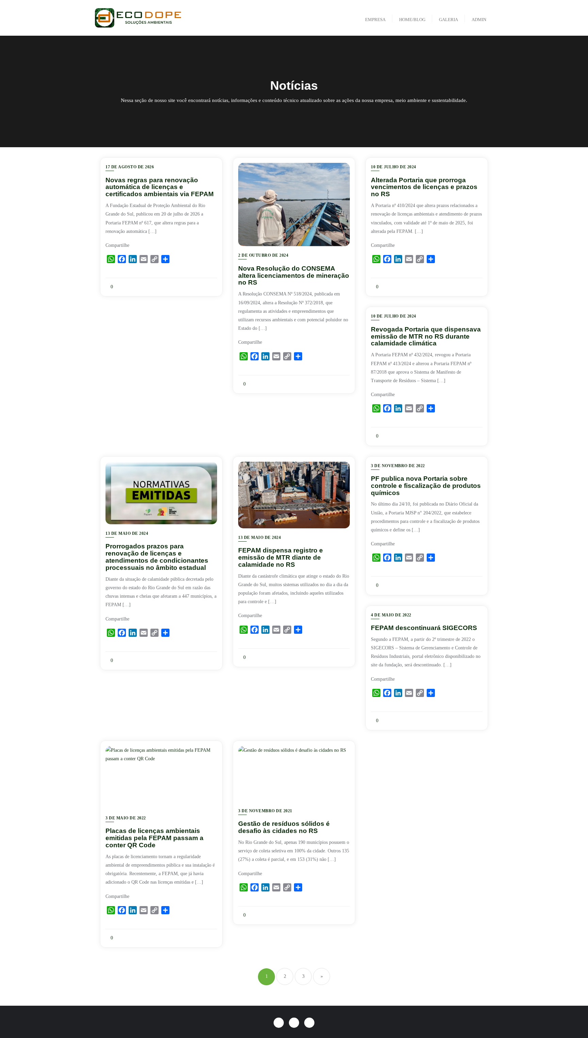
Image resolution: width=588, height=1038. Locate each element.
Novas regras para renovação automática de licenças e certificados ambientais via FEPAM (159, 187)
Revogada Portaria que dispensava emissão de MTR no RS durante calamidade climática (426, 336)
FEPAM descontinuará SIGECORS (424, 627)
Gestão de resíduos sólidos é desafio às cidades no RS (284, 827)
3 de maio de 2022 (125, 818)
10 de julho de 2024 (393, 167)
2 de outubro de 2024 (263, 255)
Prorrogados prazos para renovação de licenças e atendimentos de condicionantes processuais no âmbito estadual (156, 557)
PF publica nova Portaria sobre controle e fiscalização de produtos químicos (426, 485)
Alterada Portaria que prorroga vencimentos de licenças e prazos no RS (424, 187)
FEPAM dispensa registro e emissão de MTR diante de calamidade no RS (280, 557)
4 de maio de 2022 (391, 615)
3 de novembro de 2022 (398, 465)
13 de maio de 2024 (126, 533)
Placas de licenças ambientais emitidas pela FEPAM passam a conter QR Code (154, 838)
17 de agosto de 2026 (129, 167)
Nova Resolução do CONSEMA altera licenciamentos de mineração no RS (293, 275)
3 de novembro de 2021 (265, 811)
